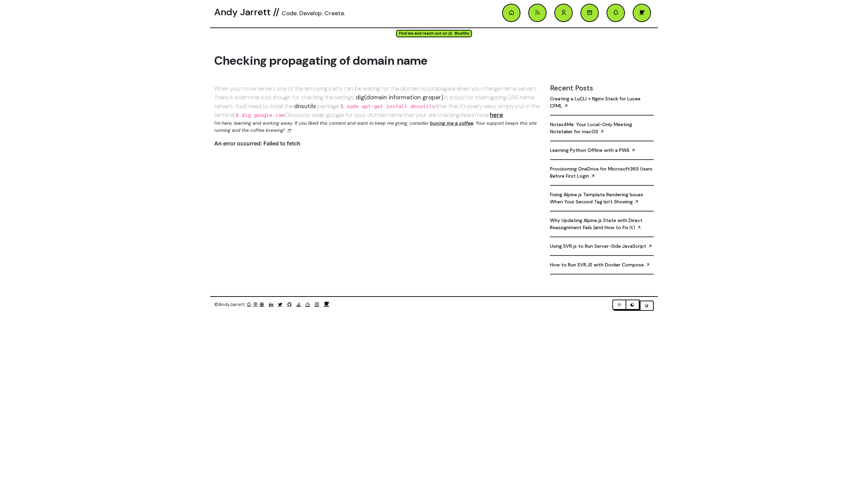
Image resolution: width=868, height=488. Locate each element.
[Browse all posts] (589, 13)
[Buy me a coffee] (326, 304)
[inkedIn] (272, 304)
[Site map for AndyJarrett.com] (255, 304)
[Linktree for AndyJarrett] (249, 304)
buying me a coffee (451, 123)
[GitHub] (291, 304)
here (496, 115)
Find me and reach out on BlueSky (434, 33)
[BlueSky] (309, 304)
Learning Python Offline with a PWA (590, 150)
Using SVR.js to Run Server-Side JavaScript (599, 246)
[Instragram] (318, 304)
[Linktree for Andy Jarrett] (616, 13)
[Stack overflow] (300, 304)
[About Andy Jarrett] (563, 13)
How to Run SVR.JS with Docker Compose (597, 265)
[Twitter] (281, 304)
